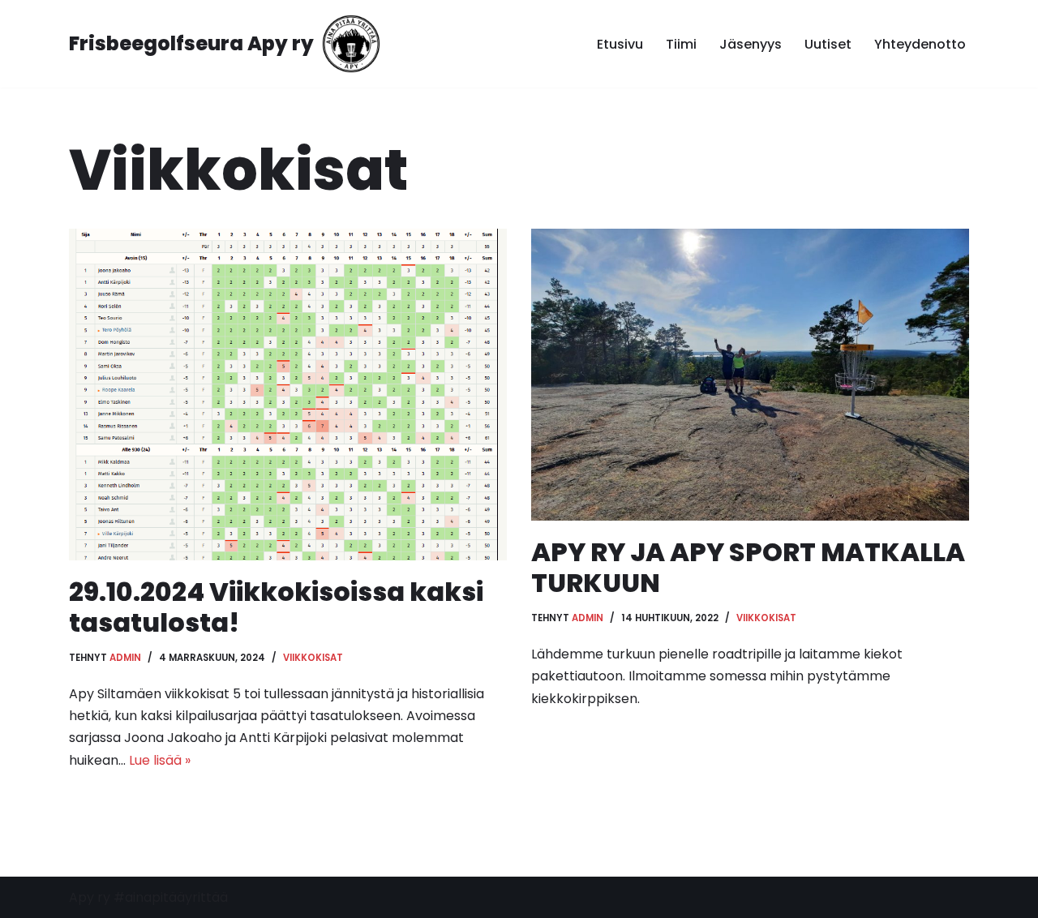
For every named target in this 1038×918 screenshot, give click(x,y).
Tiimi (681, 44)
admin (125, 657)
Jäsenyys (750, 44)
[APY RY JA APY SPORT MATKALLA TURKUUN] (750, 375)
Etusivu (620, 44)
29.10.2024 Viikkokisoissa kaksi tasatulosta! (276, 607)
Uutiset (827, 44)
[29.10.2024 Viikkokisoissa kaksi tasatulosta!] (288, 394)
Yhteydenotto (920, 44)
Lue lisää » (160, 760)
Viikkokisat (313, 657)
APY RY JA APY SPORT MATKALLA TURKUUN (748, 567)
